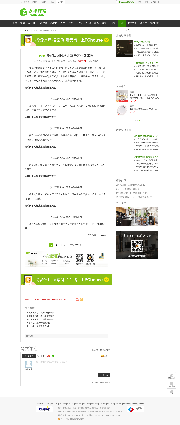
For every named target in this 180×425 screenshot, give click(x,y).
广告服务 (70, 404)
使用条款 (94, 404)
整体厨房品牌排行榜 (123, 193)
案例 (22, 23)
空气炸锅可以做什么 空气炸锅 (147, 146)
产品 (63, 23)
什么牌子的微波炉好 (138, 197)
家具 (90, 68)
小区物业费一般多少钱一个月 (146, 63)
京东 (132, 106)
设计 (80, 23)
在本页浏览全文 (75, 245)
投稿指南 (86, 404)
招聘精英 (110, 404)
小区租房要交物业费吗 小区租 (147, 70)
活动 (88, 23)
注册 (38, 356)
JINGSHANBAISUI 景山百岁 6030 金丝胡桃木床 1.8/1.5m (144, 96)
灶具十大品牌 (121, 189)
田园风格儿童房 (37, 87)
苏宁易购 (134, 92)
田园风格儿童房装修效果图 (38, 323)
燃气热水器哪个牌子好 (124, 185)
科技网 (35, 2)
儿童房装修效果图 (72, 80)
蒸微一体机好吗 (133, 189)
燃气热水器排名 (140, 185)
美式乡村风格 (36, 68)
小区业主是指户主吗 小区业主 (147, 52)
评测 (70, 23)
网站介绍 (54, 404)
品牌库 (43, 23)
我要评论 (81, 61)
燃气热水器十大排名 (140, 193)
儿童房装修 (69, 99)
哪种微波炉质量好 (123, 197)
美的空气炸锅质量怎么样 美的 (147, 149)
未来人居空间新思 (142, 41)
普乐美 (149, 197)
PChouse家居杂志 (127, 2)
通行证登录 (29, 356)
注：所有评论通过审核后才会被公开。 (53, 362)
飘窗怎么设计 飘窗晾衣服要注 (147, 45)
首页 (15, 23)
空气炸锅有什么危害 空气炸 (146, 136)
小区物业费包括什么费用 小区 (147, 66)
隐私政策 (62, 404)
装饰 (104, 23)
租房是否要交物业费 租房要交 (147, 73)
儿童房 (93, 76)
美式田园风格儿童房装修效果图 (40, 312)
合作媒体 (78, 404)
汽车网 (43, 2)
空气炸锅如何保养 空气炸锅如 (147, 170)
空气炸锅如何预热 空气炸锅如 (147, 167)
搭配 (29, 139)
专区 (122, 23)
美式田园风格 (56, 80)
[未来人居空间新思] (124, 48)
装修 (96, 23)
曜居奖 (143, 23)
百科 (114, 23)
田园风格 (59, 99)
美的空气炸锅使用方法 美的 (146, 157)
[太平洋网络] (44, 409)
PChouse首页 (26, 30)
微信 (53, 356)
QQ (44, 356)
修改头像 (28, 369)
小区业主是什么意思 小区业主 (147, 48)
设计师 (31, 23)
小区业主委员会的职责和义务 (147, 55)
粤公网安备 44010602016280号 (73, 419)
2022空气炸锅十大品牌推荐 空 (147, 160)
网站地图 (118, 404)
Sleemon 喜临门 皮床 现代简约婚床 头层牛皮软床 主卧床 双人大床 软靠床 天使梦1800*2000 (144, 110)
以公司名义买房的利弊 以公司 (147, 76)
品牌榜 (53, 23)
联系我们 (102, 404)
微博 (48, 356)
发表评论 (104, 375)
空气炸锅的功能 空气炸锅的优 (147, 139)
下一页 (63, 245)
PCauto (52, 2)
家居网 (60, 2)
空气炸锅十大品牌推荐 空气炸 (147, 164)
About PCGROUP (43, 404)
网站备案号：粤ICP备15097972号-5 (71, 415)
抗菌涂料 (154, 23)
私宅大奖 (132, 23)
